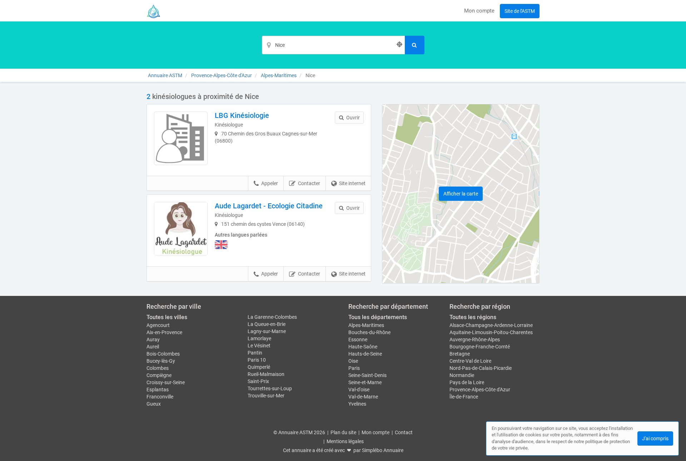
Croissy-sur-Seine (165, 382)
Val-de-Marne (363, 397)
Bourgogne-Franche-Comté (479, 347)
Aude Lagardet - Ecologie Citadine (269, 206)
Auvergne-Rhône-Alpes (474, 339)
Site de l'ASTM (519, 11)
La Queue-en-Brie (266, 324)
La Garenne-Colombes (272, 317)
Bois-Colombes (163, 354)
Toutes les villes (166, 317)
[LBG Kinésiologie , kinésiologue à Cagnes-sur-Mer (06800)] (180, 138)
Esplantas (157, 389)
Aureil (152, 347)
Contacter (309, 183)
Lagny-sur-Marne (267, 331)
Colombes (157, 368)
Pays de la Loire (466, 382)
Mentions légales (345, 441)
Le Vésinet (259, 345)
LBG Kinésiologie (242, 115)
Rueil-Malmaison (266, 374)
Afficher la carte (460, 194)
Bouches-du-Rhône (369, 332)
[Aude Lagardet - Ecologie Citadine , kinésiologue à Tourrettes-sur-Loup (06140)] (180, 228)
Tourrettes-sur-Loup (270, 388)
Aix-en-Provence (164, 332)
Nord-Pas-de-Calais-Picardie (480, 368)
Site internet (352, 183)
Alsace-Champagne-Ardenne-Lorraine (491, 325)
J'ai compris (655, 438)
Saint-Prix (258, 381)
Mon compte (479, 11)
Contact (404, 432)
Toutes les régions (472, 317)
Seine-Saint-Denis (367, 375)
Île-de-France (463, 397)
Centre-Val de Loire (470, 361)
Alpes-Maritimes (366, 325)
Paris (354, 368)
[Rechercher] (414, 45)
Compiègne (159, 375)
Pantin (255, 353)
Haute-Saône (362, 347)
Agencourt (158, 325)
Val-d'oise (358, 389)
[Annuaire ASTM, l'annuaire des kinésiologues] (153, 10)
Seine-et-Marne (365, 382)
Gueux (153, 404)
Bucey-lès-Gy (160, 361)
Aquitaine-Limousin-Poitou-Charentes (491, 332)
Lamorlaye (259, 338)
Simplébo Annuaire (382, 450)
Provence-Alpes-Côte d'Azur (479, 389)
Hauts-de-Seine (365, 354)
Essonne (357, 339)
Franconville (159, 397)
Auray (153, 339)
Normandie (461, 375)
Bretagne (459, 354)
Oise (353, 361)
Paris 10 (257, 360)
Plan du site (343, 432)
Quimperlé (259, 367)
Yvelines (357, 404)
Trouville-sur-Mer (266, 395)
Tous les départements (377, 317)
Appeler (269, 183)
